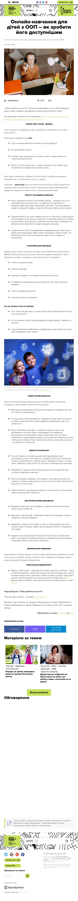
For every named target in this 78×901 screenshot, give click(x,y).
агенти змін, (46, 666)
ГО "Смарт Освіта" (61, 856)
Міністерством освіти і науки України (57, 859)
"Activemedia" (24, 892)
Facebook (62, 613)
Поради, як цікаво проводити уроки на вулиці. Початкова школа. (19, 674)
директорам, (33, 40)
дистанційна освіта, (45, 40)
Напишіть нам (63, 2)
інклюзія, (56, 40)
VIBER (35, 629)
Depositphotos (45, 390)
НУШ (62, 40)
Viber (71, 613)
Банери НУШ (10, 866)
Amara (14, 583)
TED (68, 578)
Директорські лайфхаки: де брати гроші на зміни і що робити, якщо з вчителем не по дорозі (55, 678)
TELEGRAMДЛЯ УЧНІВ (56, 629)
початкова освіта (12, 669)
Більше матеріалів (39, 692)
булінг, (54, 666)
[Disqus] (39, 728)
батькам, (16, 40)
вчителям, (24, 40)
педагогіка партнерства (50, 672)
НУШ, (54, 669)
